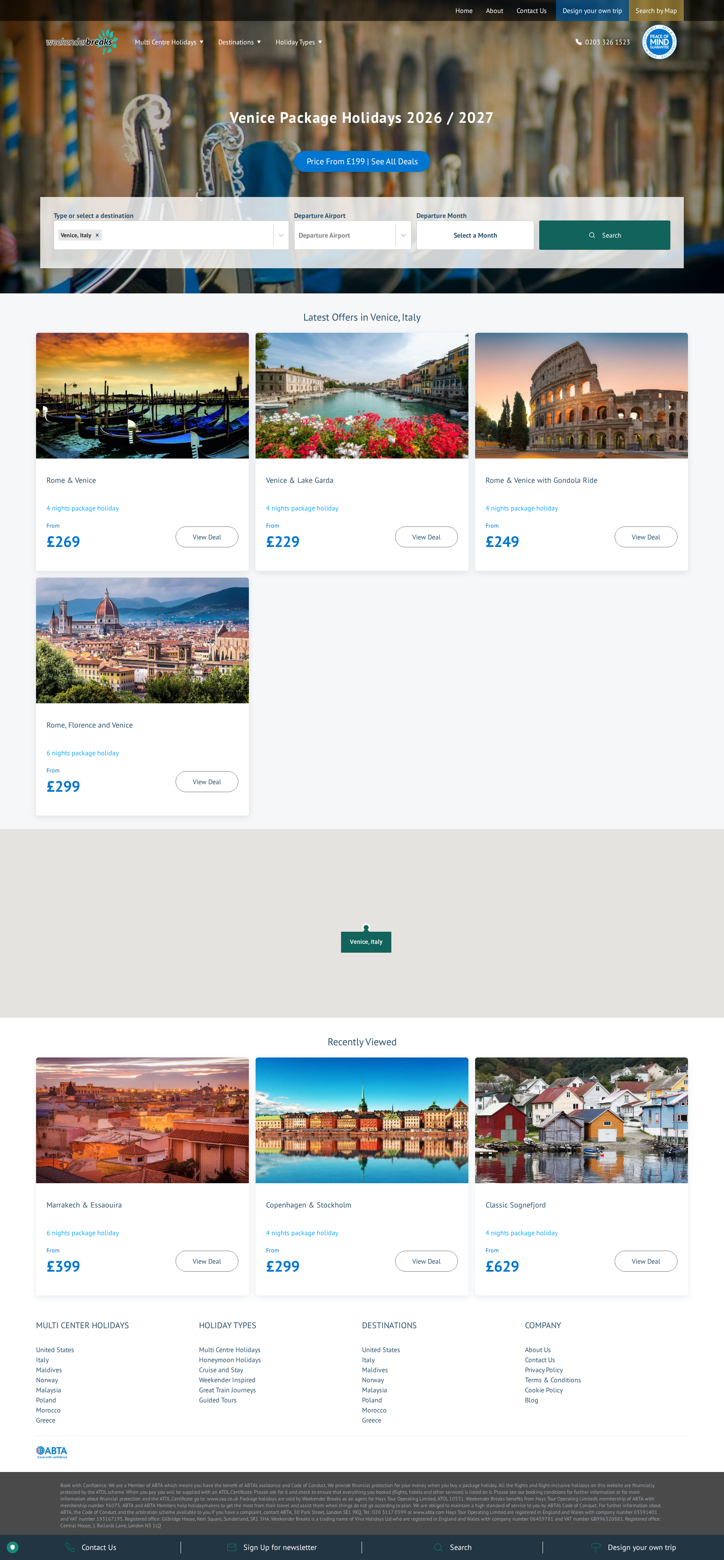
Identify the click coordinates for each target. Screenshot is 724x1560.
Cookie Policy (544, 1390)
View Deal (207, 537)
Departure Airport (322, 225)
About (494, 10)
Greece (45, 1420)
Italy (42, 1359)
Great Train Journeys (227, 1390)
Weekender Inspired (227, 1380)
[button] (97, 235)
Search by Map (656, 10)
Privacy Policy (544, 1370)
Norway (47, 1380)
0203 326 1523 (607, 42)
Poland (46, 1400)
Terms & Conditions (553, 1380)
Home (464, 10)
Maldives (49, 1370)
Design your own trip (592, 10)
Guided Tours (218, 1400)
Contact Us (532, 10)
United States (55, 1349)
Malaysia (48, 1390)
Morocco (48, 1410)
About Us (538, 1349)
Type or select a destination (94, 225)
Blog (531, 1400)
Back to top (692, 1514)
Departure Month (456, 225)
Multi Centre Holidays (166, 42)
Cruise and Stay (221, 1370)
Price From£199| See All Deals (362, 161)
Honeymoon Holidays (230, 1359)
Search (611, 235)
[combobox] (104, 235)
